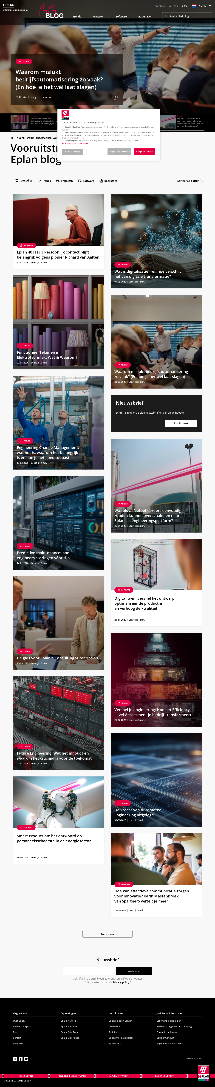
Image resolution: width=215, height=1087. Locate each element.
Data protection (69, 143)
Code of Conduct (165, 1037)
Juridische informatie (169, 1013)
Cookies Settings (72, 151)
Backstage (144, 16)
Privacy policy (121, 982)
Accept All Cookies (144, 151)
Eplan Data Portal (70, 1032)
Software (121, 16)
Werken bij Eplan (22, 1026)
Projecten (98, 16)
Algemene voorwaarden (169, 1043)
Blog (184, 5)
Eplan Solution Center (120, 1020)
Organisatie (20, 1013)
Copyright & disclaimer (169, 1020)
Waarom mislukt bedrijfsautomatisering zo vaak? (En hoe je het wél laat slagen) (59, 79)
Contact (160, 5)
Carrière (173, 5)
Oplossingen (68, 1013)
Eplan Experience (70, 1037)
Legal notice (83, 143)
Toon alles (25, 180)
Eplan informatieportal (121, 1037)
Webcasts (18, 1043)
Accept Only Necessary (119, 151)
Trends (77, 16)
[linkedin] (15, 1059)
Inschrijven (181, 423)
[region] (108, 135)
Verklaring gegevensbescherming (174, 1026)
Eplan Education (69, 1026)
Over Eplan (19, 1020)
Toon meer (107, 934)
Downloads (114, 1026)
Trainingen (114, 1032)
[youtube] (26, 1059)
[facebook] (21, 1059)
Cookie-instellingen (167, 1032)
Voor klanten (116, 1013)
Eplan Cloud (115, 1043)
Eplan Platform (68, 1020)
